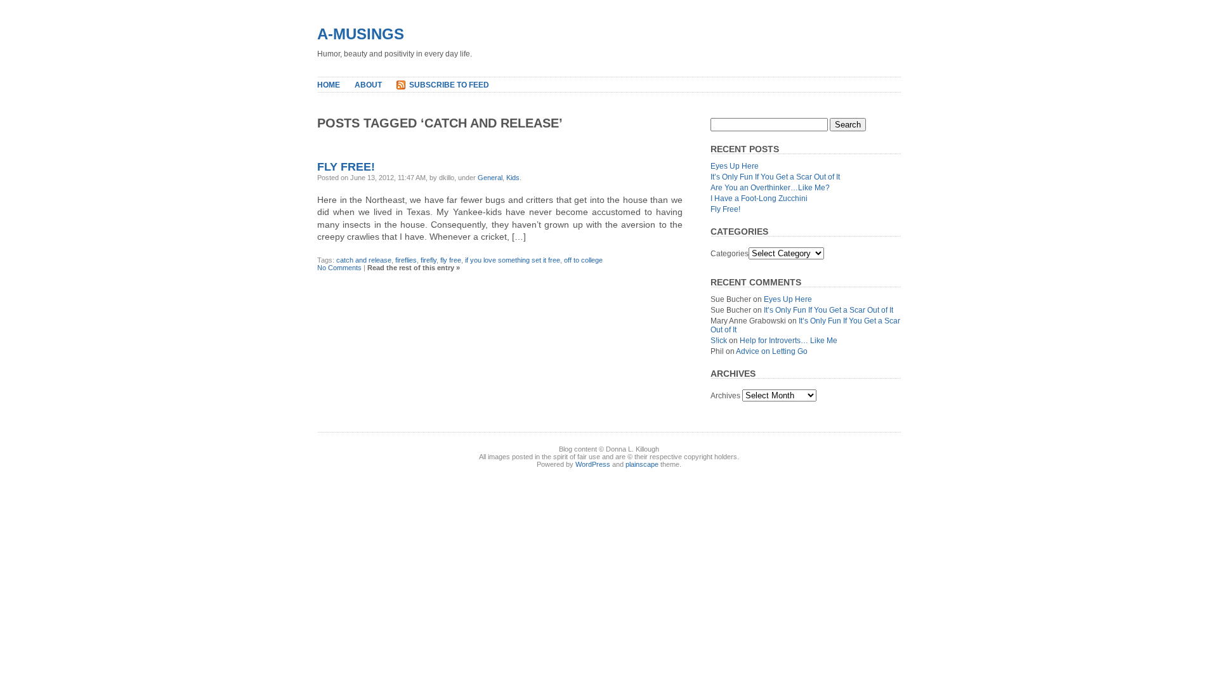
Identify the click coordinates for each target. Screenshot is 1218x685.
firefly (428, 260)
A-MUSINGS (360, 33)
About (368, 85)
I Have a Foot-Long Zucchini (759, 198)
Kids (513, 177)
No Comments (339, 267)
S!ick (718, 340)
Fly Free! (346, 166)
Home (328, 85)
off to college (583, 260)
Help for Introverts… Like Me (788, 340)
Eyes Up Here (734, 166)
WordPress (592, 464)
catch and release (363, 260)
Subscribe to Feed (449, 85)
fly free (450, 260)
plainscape (641, 464)
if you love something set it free (512, 260)
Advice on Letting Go (772, 351)
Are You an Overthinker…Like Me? (770, 187)
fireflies (406, 260)
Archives (725, 395)
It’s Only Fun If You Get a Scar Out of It (775, 177)
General (490, 177)
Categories (729, 253)
